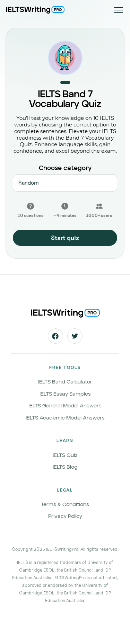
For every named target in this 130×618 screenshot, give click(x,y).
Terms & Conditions (65, 504)
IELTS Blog (65, 467)
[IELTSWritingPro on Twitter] (75, 336)
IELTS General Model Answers (65, 405)
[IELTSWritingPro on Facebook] (55, 336)
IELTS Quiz (65, 455)
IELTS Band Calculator (65, 382)
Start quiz (65, 237)
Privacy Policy (65, 516)
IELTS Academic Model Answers (65, 418)
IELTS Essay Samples (65, 394)
